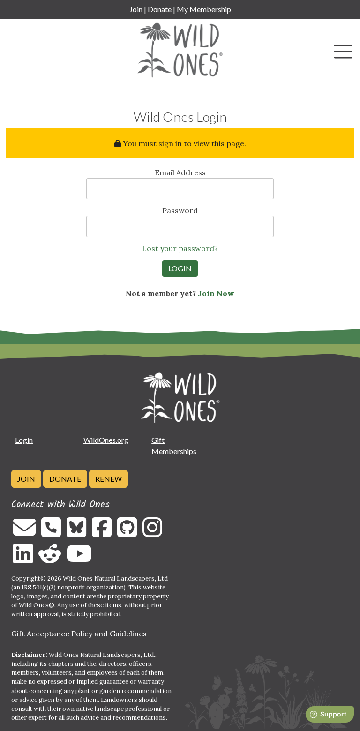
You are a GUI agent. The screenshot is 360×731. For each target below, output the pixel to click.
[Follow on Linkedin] (23, 559)
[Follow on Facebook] (101, 532)
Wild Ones (34, 605)
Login (24, 439)
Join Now (216, 293)
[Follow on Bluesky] (76, 532)
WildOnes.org (105, 439)
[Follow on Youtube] (79, 559)
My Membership (204, 9)
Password (180, 210)
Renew (108, 478)
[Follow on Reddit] (50, 559)
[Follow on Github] (127, 532)
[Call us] (51, 532)
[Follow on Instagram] (152, 532)
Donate (160, 9)
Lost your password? (180, 248)
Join (135, 9)
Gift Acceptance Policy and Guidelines (79, 633)
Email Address (180, 172)
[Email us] (24, 532)
